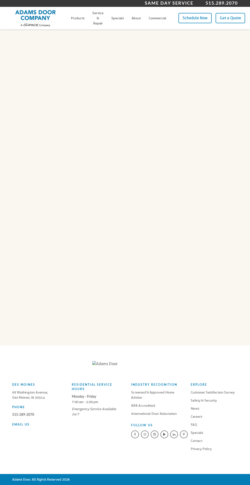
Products (77, 18)
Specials (117, 18)
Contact (196, 441)
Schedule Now (195, 18)
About (136, 18)
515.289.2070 (222, 3)
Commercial (157, 18)
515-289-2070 (23, 415)
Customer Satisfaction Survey (213, 392)
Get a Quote (230, 18)
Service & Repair (98, 18)
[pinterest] (184, 434)
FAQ (194, 425)
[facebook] (135, 434)
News (195, 408)
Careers (196, 416)
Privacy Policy (201, 449)
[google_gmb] (154, 434)
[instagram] (145, 434)
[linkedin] (174, 434)
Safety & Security (204, 400)
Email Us (21, 424)
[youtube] (164, 434)
